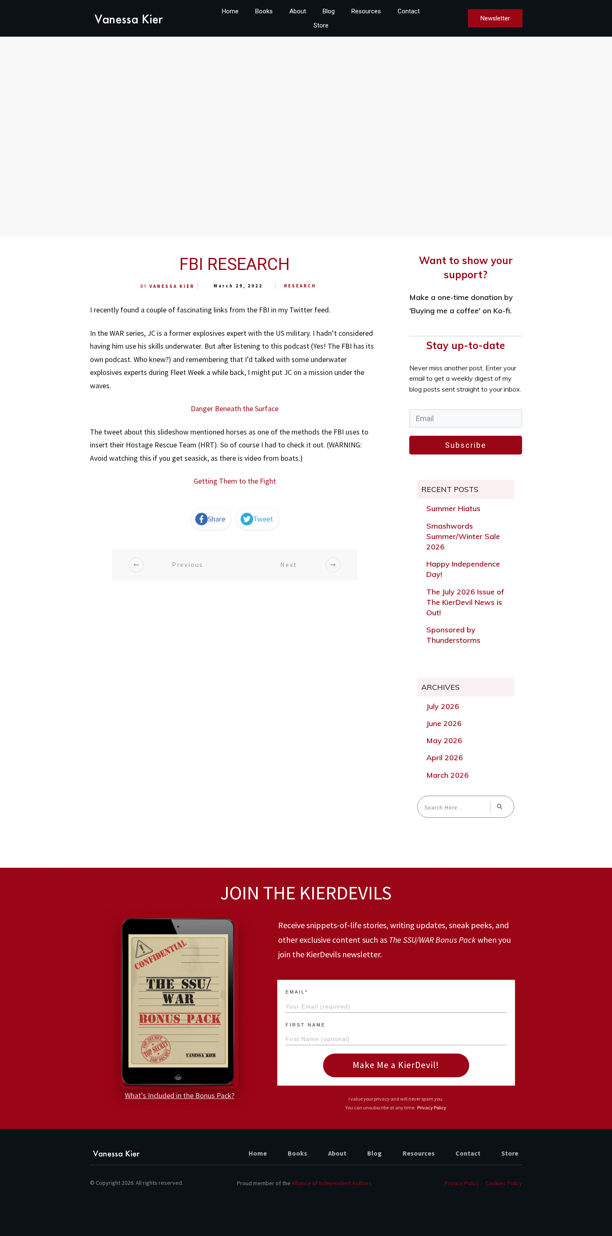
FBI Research (234, 264)
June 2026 (444, 723)
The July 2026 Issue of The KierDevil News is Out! (465, 602)
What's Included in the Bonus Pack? (179, 1095)
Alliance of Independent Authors (332, 1183)
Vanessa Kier (171, 286)
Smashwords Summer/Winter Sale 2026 (463, 536)
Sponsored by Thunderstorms (453, 635)
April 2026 (444, 757)
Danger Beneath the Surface (235, 408)
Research (300, 286)
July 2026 (442, 706)
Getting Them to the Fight (235, 481)
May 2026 (444, 740)
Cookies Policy (503, 1183)
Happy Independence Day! (463, 569)
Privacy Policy (431, 1107)
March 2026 (447, 775)
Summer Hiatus (453, 508)
